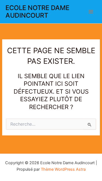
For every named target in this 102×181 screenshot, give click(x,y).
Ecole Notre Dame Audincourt (37, 11)
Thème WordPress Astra (63, 169)
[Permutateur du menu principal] (91, 11)
